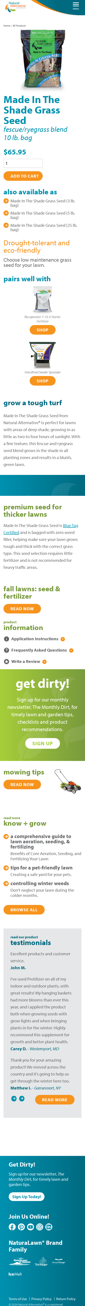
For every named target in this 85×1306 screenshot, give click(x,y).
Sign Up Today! (26, 1196)
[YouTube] (30, 1226)
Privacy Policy (41, 1299)
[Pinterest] (21, 1226)
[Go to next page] (21, 1097)
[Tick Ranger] (41, 1265)
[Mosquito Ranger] (58, 1265)
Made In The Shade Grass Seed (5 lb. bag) (42, 215)
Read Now (22, 608)
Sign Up (42, 743)
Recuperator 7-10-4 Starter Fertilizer (42, 319)
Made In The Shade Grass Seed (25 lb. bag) (43, 227)
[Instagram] (39, 1226)
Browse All (24, 909)
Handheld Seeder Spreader (43, 372)
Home (6, 25)
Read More (55, 1099)
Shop (43, 329)
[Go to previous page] (14, 1097)
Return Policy (66, 1299)
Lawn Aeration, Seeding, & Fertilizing (40, 841)
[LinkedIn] (48, 1226)
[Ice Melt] (15, 1277)
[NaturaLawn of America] (20, 1265)
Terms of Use (18, 1299)
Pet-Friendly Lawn (41, 867)
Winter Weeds (39, 883)
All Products (19, 25)
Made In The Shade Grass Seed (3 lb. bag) (42, 203)
